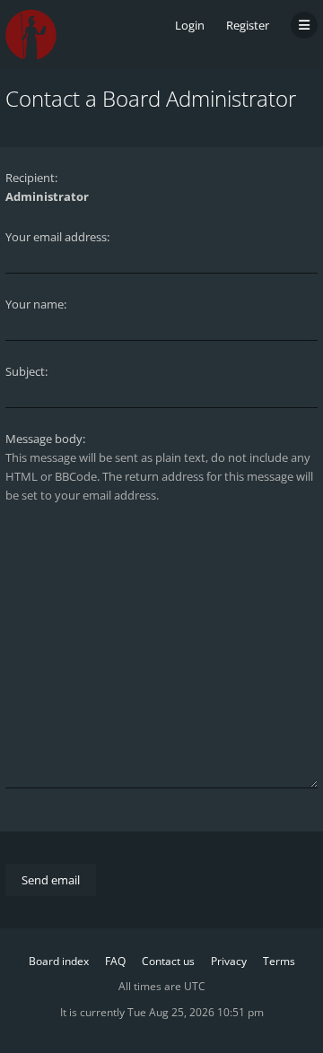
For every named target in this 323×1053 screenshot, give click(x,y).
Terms (279, 961)
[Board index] (31, 34)
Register (247, 25)
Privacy (229, 961)
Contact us (168, 961)
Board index (59, 961)
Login (190, 25)
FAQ (115, 961)
